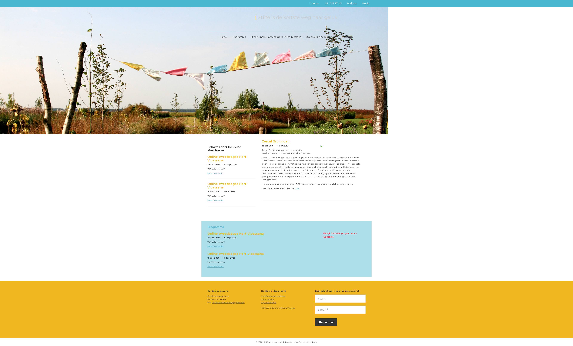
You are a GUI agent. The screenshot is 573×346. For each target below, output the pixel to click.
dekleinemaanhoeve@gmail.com (228, 302)
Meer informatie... (215, 173)
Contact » (328, 236)
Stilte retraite (267, 299)
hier (297, 188)
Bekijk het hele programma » (340, 233)
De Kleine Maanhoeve (229, 18)
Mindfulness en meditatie (273, 296)
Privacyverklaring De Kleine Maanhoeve (300, 342)
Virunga (291, 308)
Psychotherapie (268, 302)
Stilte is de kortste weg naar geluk (297, 17)
